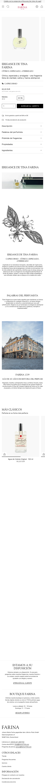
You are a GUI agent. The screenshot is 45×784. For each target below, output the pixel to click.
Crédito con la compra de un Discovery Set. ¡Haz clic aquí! (22, 1)
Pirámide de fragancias (12, 138)
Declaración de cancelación (11, 778)
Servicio (4, 763)
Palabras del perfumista (12, 132)
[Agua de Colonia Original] (20, 436)
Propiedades (7, 144)
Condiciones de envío (9, 782)
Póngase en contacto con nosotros (13, 775)
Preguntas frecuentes (9, 759)
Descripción (7, 126)
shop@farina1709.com (22, 744)
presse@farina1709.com (23, 747)
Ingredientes (7, 150)
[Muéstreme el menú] (3, 7)
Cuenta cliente (6, 766)
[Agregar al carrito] (4, 454)
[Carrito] (41, 7)
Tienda (4, 756)
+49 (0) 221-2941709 (17, 742)
